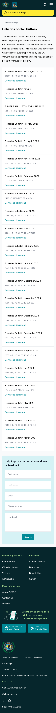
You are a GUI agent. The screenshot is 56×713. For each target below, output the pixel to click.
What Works (15, 707)
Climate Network (11, 567)
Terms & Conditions (10, 657)
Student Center (37, 561)
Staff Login (7, 663)
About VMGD (9, 592)
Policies (6, 603)
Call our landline (9, 694)
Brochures (34, 567)
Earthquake (8, 578)
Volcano (6, 573)
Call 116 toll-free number (14, 687)
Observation (8, 561)
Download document (15, 80)
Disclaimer (26, 657)
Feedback (38, 657)
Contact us (7, 598)
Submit (28, 537)
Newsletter (35, 573)
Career (32, 578)
